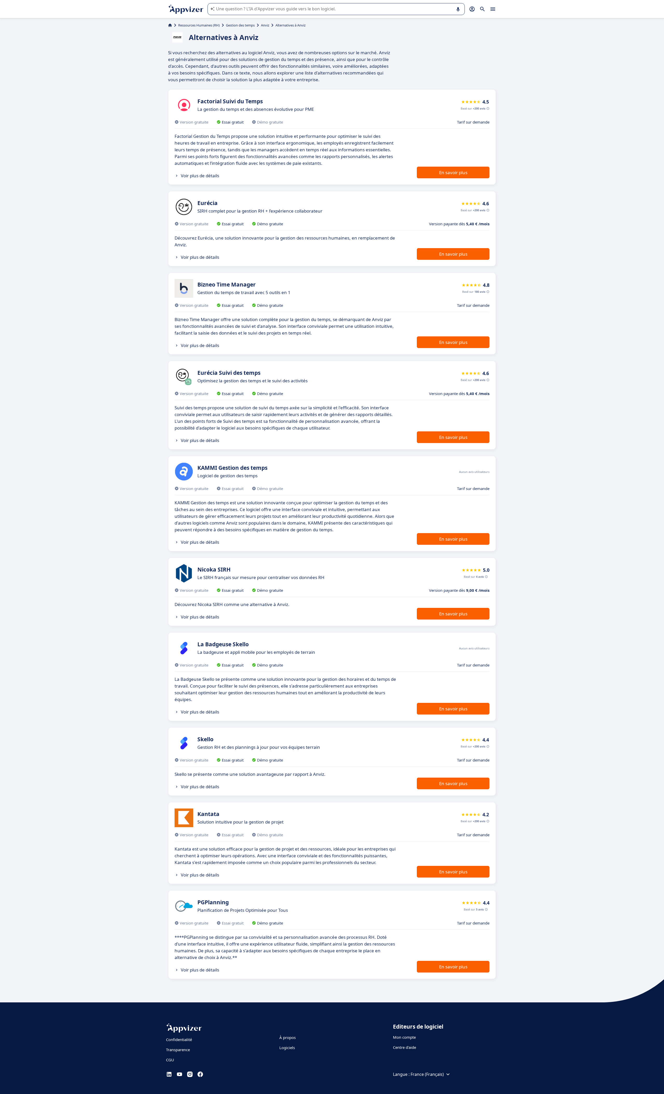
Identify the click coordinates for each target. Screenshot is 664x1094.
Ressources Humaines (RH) (199, 25)
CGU (170, 1059)
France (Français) (427, 1074)
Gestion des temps (240, 25)
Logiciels (287, 1047)
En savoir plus (453, 172)
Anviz (265, 25)
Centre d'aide (404, 1047)
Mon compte (404, 1037)
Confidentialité (179, 1039)
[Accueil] (170, 25)
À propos (287, 1037)
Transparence (178, 1049)
